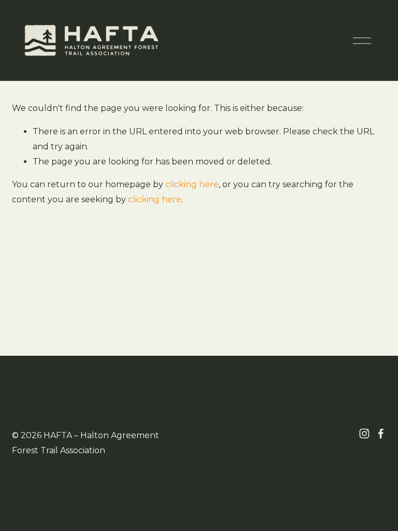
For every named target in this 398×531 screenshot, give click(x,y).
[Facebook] (381, 433)
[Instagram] (364, 433)
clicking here (192, 184)
